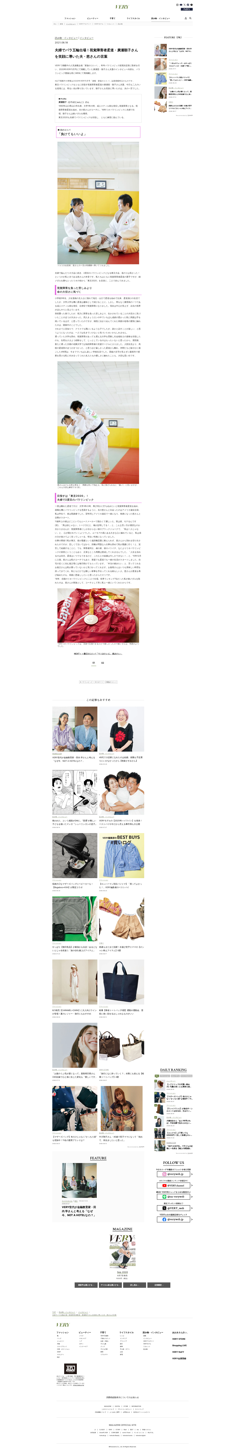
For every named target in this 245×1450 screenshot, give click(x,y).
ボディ (81, 1344)
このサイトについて (108, 1409)
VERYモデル (98, 24)
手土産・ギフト (125, 1349)
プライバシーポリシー (125, 1409)
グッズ (103, 1346)
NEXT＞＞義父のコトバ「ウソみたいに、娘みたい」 (98, 653)
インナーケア (83, 1346)
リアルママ (104, 1354)
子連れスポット (105, 1338)
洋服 (58, 1344)
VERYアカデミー (85, 24)
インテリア (123, 1338)
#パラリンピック (86, 682)
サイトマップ (139, 1409)
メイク (81, 1336)
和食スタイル (146, 1429)
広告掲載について (100, 1412)
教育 (102, 1352)
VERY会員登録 (179, 1358)
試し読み (133, 1285)
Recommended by (133, 1146)
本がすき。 (151, 1432)
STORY (118, 1429)
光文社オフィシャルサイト (141, 1412)
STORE (126, 1406)
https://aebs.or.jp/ (78, 1385)
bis (138, 1429)
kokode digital (140, 1435)
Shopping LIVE (179, 1345)
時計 (58, 1357)
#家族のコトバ (111, 682)
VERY (110, 1429)
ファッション (70, 18)
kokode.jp (103, 1435)
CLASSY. (102, 1429)
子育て (112, 18)
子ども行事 (104, 1349)
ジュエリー (60, 1341)
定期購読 (158, 1285)
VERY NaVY (178, 1352)
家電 (121, 1354)
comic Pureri (126, 1432)
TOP (54, 1312)
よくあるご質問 (114, 1412)
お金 (121, 1352)
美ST (131, 1429)
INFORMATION (136, 1406)
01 (94, 662)
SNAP (59, 1352)
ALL (55, 24)
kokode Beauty (114, 1435)
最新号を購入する (85, 1285)
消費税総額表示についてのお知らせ (122, 1397)
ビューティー (92, 18)
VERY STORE (178, 1339)
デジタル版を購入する (110, 1285)
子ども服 (103, 1344)
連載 (61, 24)
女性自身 (93, 1432)
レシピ (122, 1336)
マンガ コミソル (139, 1432)
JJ (95, 1429)
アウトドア (123, 1341)
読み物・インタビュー (160, 18)
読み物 (120, 24)
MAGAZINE (107, 1406)
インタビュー (71, 24)
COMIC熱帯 (115, 1432)
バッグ (59, 1338)
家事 (121, 1346)
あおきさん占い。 (180, 1332)
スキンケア (82, 1338)
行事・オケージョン (63, 1349)
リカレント (111, 24)
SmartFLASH (103, 1432)
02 (102, 662)
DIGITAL (117, 1406)
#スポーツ (99, 682)
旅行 (121, 1344)
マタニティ (60, 1354)
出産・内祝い (105, 1341)
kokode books (127, 1435)
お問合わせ (126, 1412)
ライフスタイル (133, 18)
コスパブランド (62, 1346)
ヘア (80, 1341)
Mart (125, 1429)
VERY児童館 (104, 1336)
